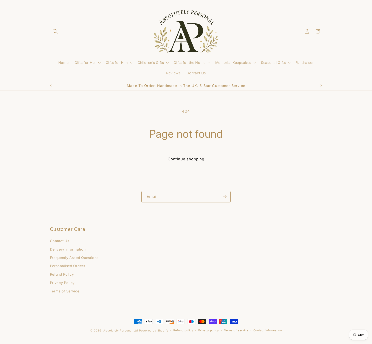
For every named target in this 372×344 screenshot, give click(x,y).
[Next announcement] (321, 85)
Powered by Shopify (154, 330)
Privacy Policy (62, 282)
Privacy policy (208, 330)
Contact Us (59, 240)
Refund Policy (62, 274)
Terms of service (236, 330)
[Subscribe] (224, 197)
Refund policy (183, 330)
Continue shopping (186, 159)
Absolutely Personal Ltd (120, 330)
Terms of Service (64, 291)
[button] (55, 31)
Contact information (267, 330)
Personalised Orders (67, 266)
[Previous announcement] (51, 85)
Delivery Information (68, 249)
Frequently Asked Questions (74, 257)
